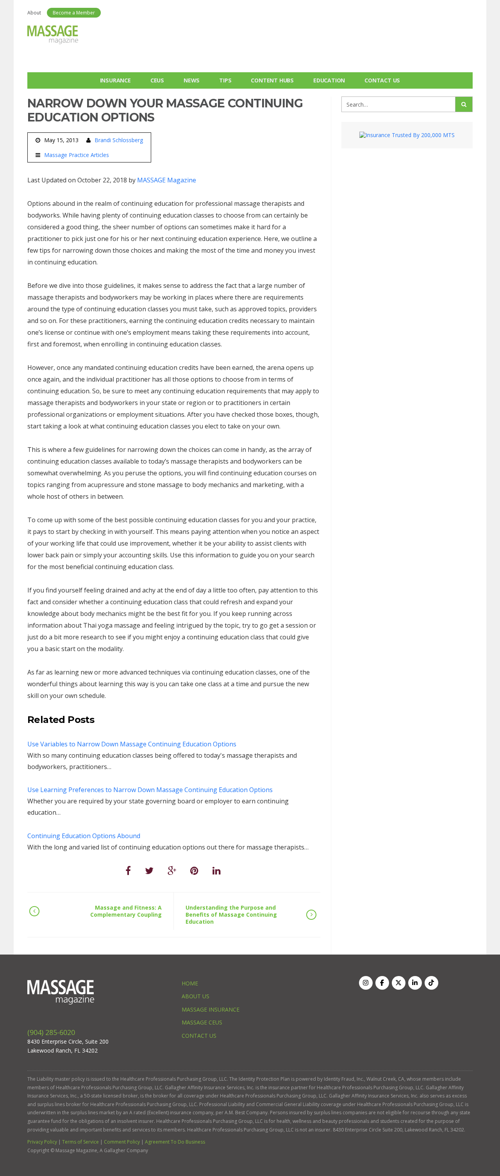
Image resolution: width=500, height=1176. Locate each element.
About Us (195, 996)
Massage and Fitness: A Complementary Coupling (126, 911)
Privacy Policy (42, 1142)
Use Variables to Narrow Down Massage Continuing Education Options (131, 744)
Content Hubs (272, 80)
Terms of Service (80, 1142)
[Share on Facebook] (128, 870)
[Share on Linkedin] (217, 870)
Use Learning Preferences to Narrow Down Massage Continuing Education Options (150, 789)
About (34, 12)
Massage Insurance (210, 1009)
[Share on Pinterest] (194, 870)
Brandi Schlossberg (119, 140)
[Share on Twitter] (149, 870)
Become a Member (74, 12)
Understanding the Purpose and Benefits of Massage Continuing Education (231, 914)
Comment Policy (122, 1142)
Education (329, 80)
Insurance (115, 80)
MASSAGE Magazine (166, 180)
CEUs (157, 80)
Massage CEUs (202, 1022)
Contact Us (382, 80)
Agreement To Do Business (175, 1142)
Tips (225, 80)
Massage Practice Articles (76, 155)
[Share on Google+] (172, 870)
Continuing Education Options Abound (83, 836)
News (192, 80)
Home (190, 983)
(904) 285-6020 (51, 1032)
